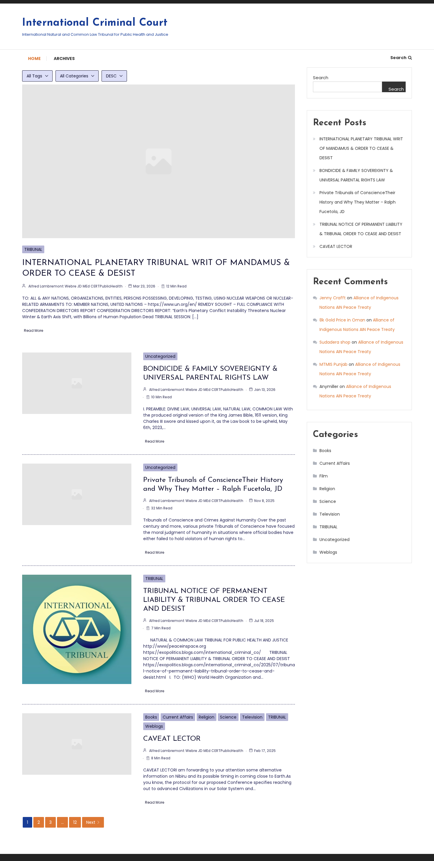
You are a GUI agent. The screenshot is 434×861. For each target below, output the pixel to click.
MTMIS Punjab (333, 364)
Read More (33, 330)
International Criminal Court (94, 23)
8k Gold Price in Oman (342, 320)
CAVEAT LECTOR (172, 739)
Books (151, 717)
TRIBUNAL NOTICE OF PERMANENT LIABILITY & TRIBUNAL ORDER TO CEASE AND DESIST (214, 600)
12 (75, 822)
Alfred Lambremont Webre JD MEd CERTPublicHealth (75, 286)
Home (34, 58)
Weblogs (154, 726)
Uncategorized (160, 356)
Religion (206, 717)
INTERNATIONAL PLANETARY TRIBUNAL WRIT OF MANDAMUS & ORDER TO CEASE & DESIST (361, 148)
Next (90, 822)
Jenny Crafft (332, 298)
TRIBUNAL (33, 249)
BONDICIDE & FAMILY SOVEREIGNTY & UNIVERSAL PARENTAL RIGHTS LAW (356, 175)
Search (398, 58)
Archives (64, 58)
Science (228, 717)
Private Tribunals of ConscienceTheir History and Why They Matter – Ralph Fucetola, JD (357, 202)
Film (323, 476)
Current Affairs (178, 717)
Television (252, 717)
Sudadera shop (334, 342)
